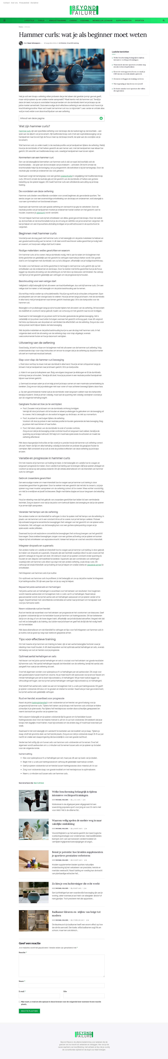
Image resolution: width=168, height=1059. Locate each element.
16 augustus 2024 (50, 43)
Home (21, 27)
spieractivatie (66, 176)
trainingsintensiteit (39, 703)
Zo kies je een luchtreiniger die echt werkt (76, 883)
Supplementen (123, 20)
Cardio (73, 20)
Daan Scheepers (33, 43)
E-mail (22, 991)
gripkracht (40, 213)
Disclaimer (34, 3)
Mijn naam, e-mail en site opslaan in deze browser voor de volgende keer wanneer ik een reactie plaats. (61, 1003)
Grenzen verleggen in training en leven (129, 79)
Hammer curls (25, 131)
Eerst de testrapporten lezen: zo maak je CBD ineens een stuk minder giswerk (129, 73)
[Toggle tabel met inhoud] (101, 118)
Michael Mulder (62, 800)
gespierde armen (94, 565)
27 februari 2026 (78, 920)
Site (65, 991)
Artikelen (27, 27)
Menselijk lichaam (102, 20)
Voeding (84, 20)
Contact (6, 3)
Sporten (139, 20)
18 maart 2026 (76, 860)
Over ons (14, 3)
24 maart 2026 (77, 828)
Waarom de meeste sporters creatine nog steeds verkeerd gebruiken (130, 66)
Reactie (23, 952)
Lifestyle (29, 20)
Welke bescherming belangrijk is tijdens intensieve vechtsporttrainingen (129, 59)
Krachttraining (57, 20)
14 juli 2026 (76, 800)
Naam (22, 981)
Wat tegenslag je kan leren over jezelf (128, 84)
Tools (41, 20)
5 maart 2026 (76, 888)
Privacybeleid (24, 3)
